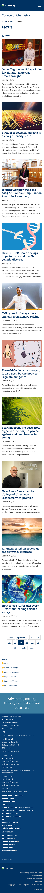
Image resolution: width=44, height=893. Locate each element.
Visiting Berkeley (9, 850)
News (12, 21)
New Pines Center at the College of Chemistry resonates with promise (18, 494)
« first (12, 637)
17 (33, 638)
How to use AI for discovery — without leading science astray (20, 609)
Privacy (38, 881)
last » (33, 648)
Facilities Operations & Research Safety (17, 810)
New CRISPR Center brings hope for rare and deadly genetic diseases (20, 256)
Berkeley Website (9, 835)
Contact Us (6, 804)
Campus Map (7, 847)
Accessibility (37, 876)
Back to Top (38, 890)
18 (39, 638)
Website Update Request (11, 828)
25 (15, 648)
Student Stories (10, 685)
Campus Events (8, 844)
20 (16, 643)
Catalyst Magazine (12, 672)
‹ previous (22, 637)
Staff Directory (8, 825)
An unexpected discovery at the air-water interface (20, 550)
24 (39, 643)
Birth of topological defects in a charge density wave (21, 134)
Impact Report (10, 676)
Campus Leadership (10, 841)
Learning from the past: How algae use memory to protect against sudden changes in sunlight (21, 432)
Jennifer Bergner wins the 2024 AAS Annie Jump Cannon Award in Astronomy (22, 193)
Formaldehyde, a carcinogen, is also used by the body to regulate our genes (21, 373)
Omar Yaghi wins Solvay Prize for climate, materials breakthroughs (22, 72)
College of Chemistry (16, 15)
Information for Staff (10, 813)
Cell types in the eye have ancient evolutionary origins (20, 314)
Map (3, 732)
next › (24, 648)
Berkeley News (8, 838)
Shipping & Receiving (10, 822)
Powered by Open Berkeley (31, 873)
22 (27, 643)
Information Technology (11, 816)
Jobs (3, 819)
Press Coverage (11, 667)
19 (10, 643)
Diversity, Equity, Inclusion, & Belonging (17, 807)
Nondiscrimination (34, 878)
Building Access (8, 798)
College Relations (9, 801)
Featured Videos (11, 681)
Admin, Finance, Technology (12, 795)
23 (33, 643)
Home (4, 21)
